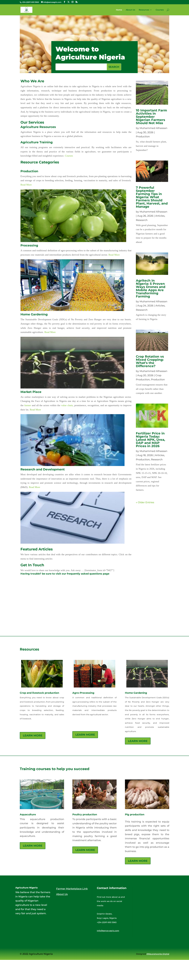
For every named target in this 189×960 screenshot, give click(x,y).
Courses (160, 10)
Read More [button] (26, 184)
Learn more (32, 735)
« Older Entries (145, 502)
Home (119, 10)
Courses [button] (69, 155)
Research (141, 220)
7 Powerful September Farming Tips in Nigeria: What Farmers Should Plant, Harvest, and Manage (152, 197)
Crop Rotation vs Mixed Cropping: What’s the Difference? (150, 361)
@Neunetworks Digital (158, 954)
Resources (144, 10)
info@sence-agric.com (108, 930)
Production (143, 136)
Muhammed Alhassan (153, 128)
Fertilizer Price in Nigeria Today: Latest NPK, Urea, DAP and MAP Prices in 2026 (150, 439)
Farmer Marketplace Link (72, 888)
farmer (27, 405)
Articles (160, 215)
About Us (130, 10)
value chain (67, 405)
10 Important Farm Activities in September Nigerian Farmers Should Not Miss (151, 116)
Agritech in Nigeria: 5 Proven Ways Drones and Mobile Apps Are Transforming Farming (150, 288)
